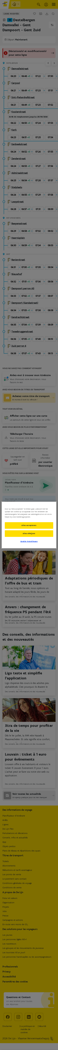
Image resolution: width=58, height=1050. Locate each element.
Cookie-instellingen (29, 541)
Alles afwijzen (29, 533)
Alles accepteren (28, 525)
